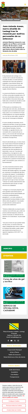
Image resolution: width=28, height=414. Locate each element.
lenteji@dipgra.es (15, 337)
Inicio (4, 19)
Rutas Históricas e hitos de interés (14, 357)
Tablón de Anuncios (14, 354)
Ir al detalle (14, 266)
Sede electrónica (14, 369)
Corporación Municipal (14, 350)
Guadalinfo (14, 372)
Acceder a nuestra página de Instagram (19, 340)
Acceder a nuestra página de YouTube (12, 340)
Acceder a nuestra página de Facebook (9, 340)
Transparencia (14, 377)
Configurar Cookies (14, 401)
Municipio (10, 19)
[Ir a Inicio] (3, 4)
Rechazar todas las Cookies (14, 405)
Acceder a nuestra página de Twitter (15, 340)
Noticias (17, 19)
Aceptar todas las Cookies (14, 410)
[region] (14, 398)
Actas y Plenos (14, 352)
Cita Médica (14, 374)
